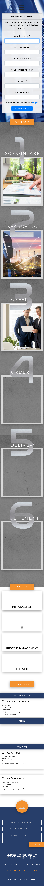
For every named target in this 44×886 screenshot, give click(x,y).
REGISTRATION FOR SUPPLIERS (22, 870)
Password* (22, 81)
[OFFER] (22, 351)
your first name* (22, 36)
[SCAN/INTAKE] (22, 205)
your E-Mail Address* (22, 58)
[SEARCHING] (22, 278)
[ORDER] (22, 423)
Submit (36, 845)
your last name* (22, 47)
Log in (35, 103)
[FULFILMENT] (22, 569)
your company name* (22, 70)
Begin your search (22, 108)
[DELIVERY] (22, 496)
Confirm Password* (22, 92)
